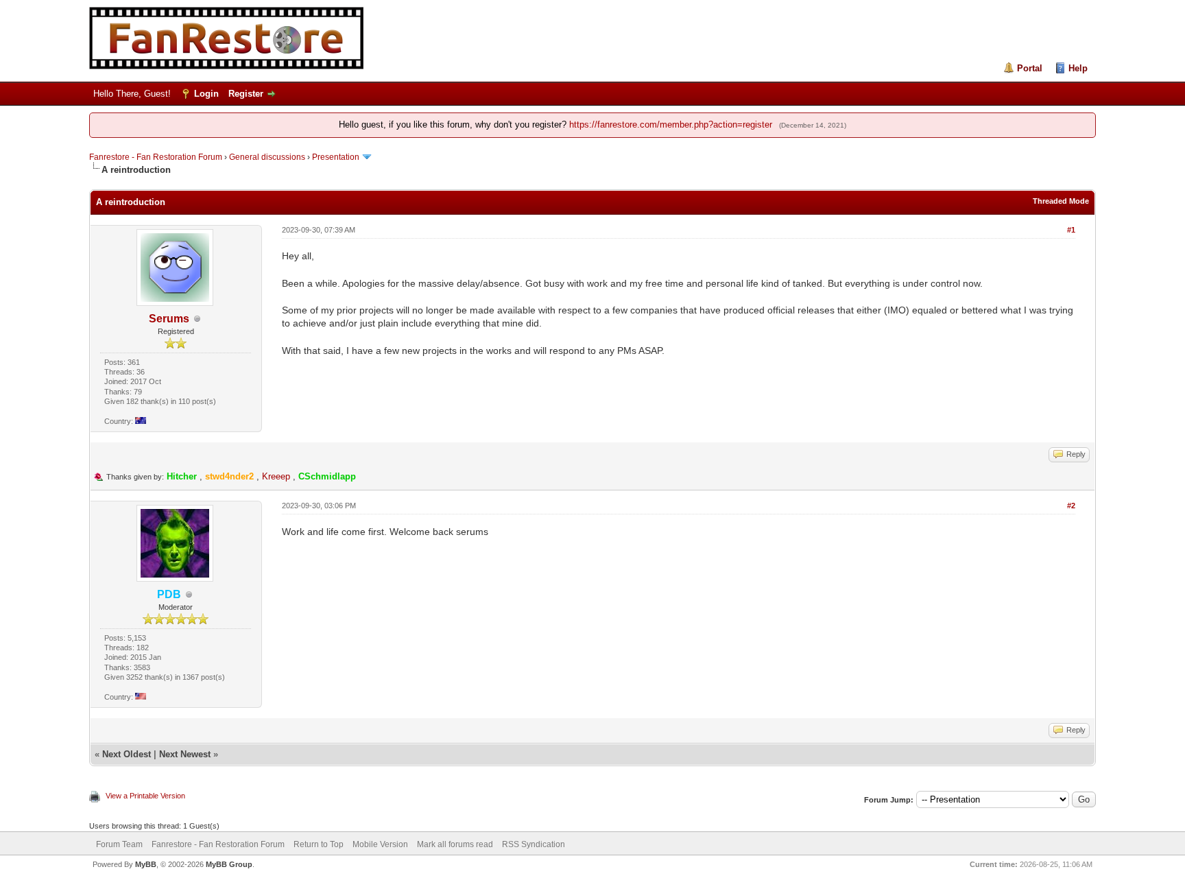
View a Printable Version (145, 796)
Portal (1029, 68)
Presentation (335, 157)
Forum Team (119, 844)
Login (206, 93)
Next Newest (185, 754)
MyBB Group (229, 864)
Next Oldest (126, 754)
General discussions (267, 157)
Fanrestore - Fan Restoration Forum (155, 157)
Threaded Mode (1061, 201)
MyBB (145, 864)
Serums (169, 318)
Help (1078, 68)
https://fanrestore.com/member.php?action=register (670, 124)
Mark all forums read (455, 844)
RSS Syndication (533, 844)
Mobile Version (380, 844)
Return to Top (319, 844)
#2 (1071, 505)
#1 (1071, 230)
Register (245, 93)
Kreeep (276, 476)
